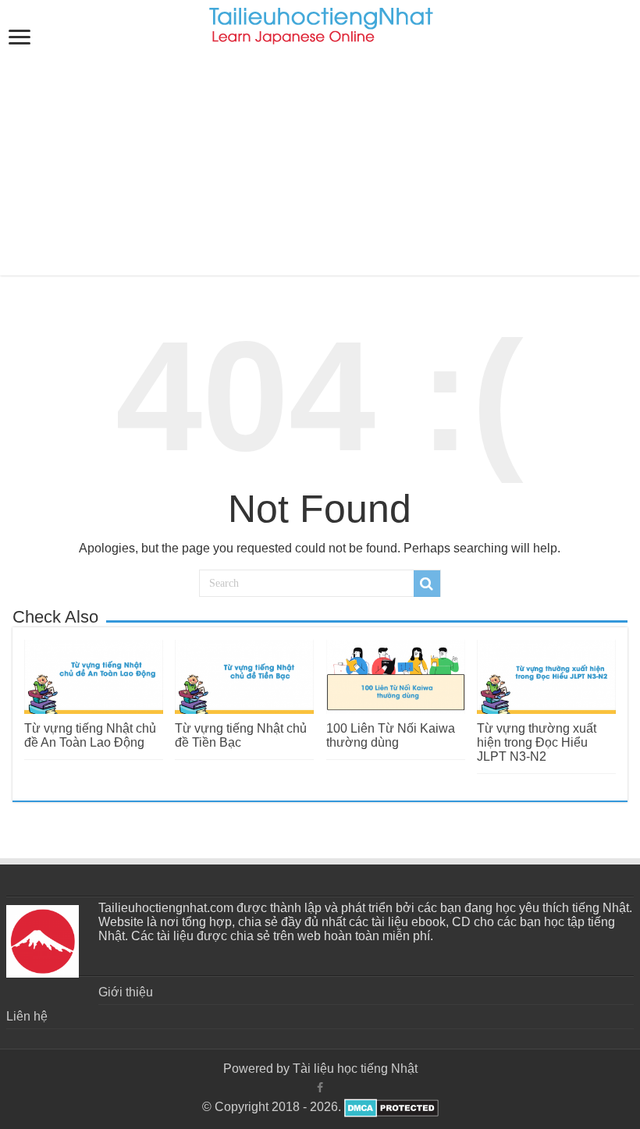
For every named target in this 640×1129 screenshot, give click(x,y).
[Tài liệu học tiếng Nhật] (320, 22)
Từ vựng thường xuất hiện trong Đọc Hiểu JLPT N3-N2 (536, 742)
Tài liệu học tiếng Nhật (355, 1068)
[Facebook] (320, 1087)
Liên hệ (27, 1016)
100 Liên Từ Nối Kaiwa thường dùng (390, 735)
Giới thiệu (125, 992)
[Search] (427, 583)
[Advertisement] (320, 166)
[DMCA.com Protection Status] (390, 1106)
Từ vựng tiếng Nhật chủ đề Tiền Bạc (241, 735)
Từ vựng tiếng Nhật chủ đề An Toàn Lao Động (90, 735)
